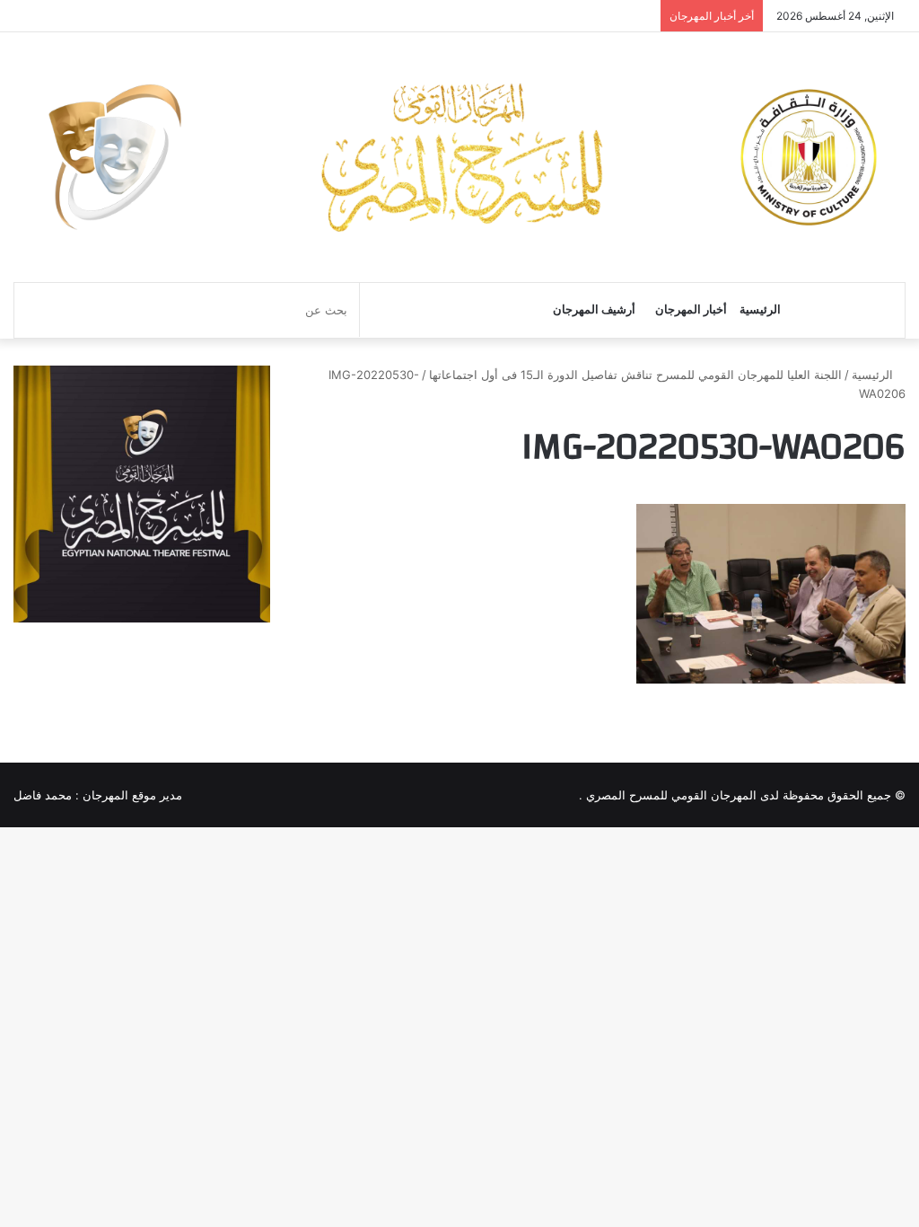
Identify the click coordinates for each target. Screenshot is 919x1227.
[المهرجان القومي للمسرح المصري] (459, 157)
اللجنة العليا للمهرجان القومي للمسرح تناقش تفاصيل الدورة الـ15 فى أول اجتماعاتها (635, 374)
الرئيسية (760, 309)
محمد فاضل (42, 795)
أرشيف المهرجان (594, 309)
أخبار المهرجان (691, 309)
